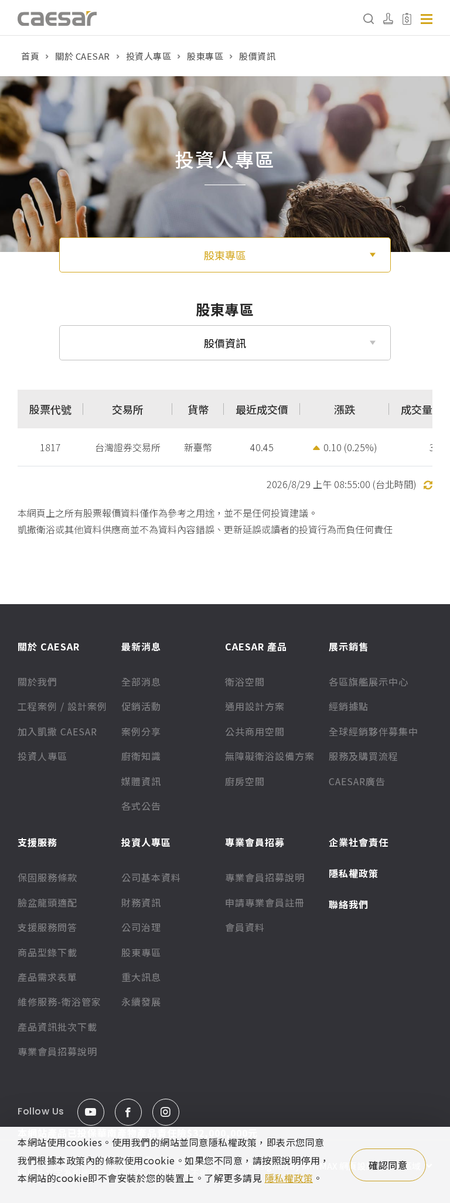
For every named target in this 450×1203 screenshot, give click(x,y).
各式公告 (141, 806)
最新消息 (141, 646)
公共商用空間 (255, 731)
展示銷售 (349, 646)
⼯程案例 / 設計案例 (62, 706)
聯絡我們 (349, 904)
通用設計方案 (255, 706)
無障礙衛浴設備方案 (270, 756)
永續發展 (141, 1001)
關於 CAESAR (82, 56)
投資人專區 (149, 56)
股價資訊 (225, 342)
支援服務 (37, 842)
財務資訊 (141, 902)
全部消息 (141, 681)
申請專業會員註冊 (265, 902)
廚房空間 (245, 781)
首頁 (30, 56)
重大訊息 (141, 977)
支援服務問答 (47, 927)
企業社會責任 (358, 842)
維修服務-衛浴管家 (59, 1001)
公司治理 (141, 927)
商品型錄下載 (47, 952)
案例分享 (141, 731)
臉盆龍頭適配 (47, 902)
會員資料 (245, 927)
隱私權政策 (354, 873)
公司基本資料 (151, 877)
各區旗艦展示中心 (368, 681)
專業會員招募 (255, 842)
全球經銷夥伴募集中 (373, 731)
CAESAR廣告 (357, 781)
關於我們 (37, 681)
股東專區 (205, 56)
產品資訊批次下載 (57, 1027)
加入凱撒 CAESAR (57, 731)
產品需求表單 (47, 977)
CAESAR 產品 (256, 646)
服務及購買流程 (363, 756)
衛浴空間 (245, 681)
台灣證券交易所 (128, 447)
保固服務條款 (47, 877)
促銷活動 (141, 706)
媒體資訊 (141, 781)
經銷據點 (349, 706)
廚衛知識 (141, 756)
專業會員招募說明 (57, 1051)
